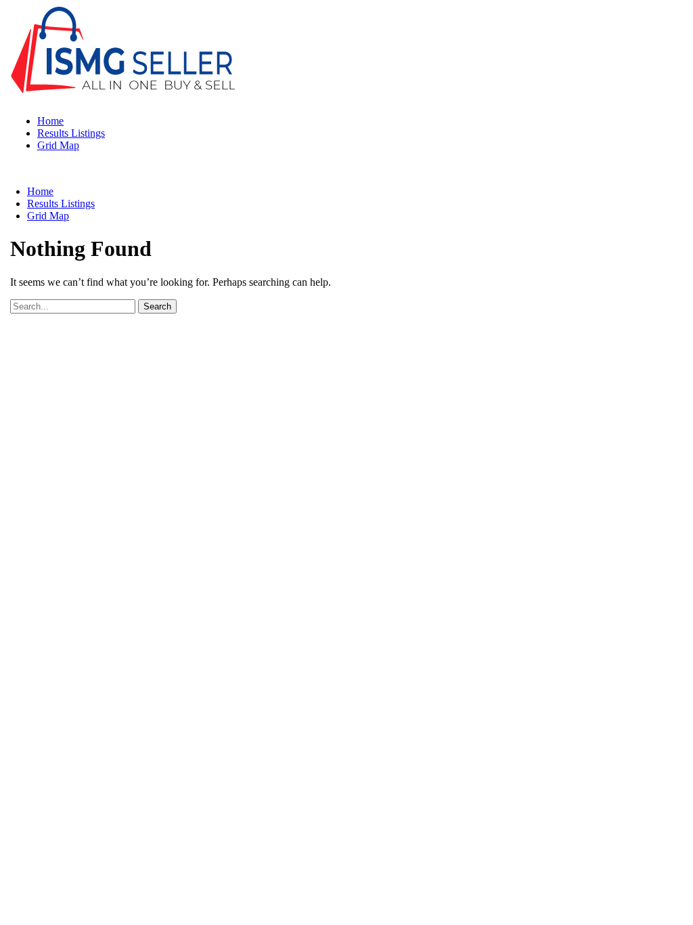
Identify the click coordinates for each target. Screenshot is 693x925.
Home (50, 121)
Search (157, 306)
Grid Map (58, 145)
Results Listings (71, 133)
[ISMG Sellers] (122, 98)
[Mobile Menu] (14, 168)
